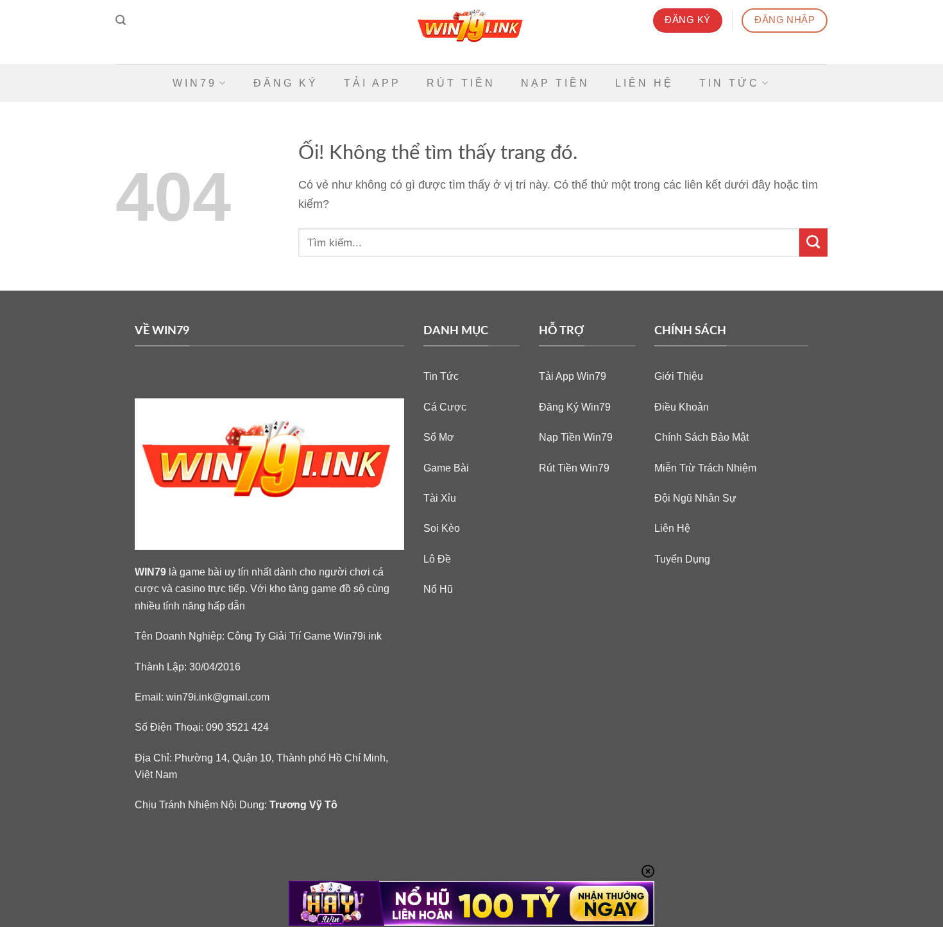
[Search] (120, 20)
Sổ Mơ (438, 437)
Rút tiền (461, 83)
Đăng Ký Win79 (575, 406)
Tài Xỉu (439, 498)
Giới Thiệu (678, 376)
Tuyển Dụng (682, 559)
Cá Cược (444, 406)
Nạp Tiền (555, 83)
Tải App (372, 83)
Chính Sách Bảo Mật (701, 437)
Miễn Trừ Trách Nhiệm (705, 467)
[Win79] (471, 32)
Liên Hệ (644, 83)
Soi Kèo (441, 528)
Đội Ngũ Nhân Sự (695, 498)
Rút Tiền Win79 (574, 467)
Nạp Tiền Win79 (576, 437)
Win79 (195, 83)
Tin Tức (729, 83)
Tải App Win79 (572, 376)
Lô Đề (437, 559)
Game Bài (446, 467)
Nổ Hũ (438, 589)
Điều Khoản (681, 406)
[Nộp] (813, 242)
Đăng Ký (285, 83)
